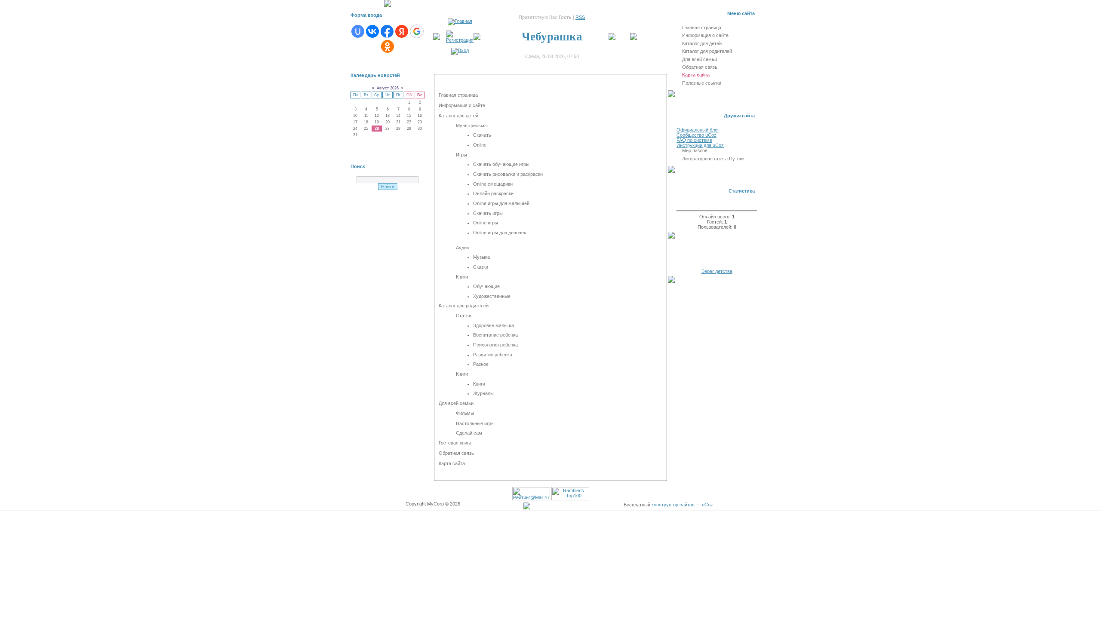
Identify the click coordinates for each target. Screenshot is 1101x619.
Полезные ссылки (701, 83)
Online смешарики (493, 184)
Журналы (483, 393)
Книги (462, 276)
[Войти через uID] (357, 31)
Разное (481, 364)
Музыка (481, 257)
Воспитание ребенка (495, 334)
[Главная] (460, 21)
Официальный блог (698, 129)
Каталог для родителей (464, 305)
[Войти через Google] (417, 31)
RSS (580, 17)
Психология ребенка (495, 344)
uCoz (707, 504)
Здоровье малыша (493, 325)
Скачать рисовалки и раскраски (508, 174)
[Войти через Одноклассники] (387, 46)
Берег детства (716, 271)
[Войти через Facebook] (387, 31)
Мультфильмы (472, 125)
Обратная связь (456, 453)
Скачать (482, 135)
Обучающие (486, 286)
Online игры (485, 222)
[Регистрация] (460, 40)
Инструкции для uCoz (700, 145)
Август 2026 (388, 88)
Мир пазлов (694, 150)
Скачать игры (488, 213)
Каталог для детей (458, 115)
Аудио (462, 247)
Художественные (492, 296)
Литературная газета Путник (713, 158)
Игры (461, 154)
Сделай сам (469, 432)
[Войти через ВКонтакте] (372, 31)
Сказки (480, 267)
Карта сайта (452, 463)
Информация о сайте (462, 105)
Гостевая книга (455, 442)
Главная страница (458, 95)
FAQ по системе (694, 140)
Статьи (463, 315)
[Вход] (460, 50)
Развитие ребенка (492, 354)
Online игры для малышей (501, 203)
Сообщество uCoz (697, 135)
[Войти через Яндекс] (401, 31)
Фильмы (465, 413)
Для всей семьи (456, 403)
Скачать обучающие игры (501, 164)
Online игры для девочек (499, 232)
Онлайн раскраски (493, 193)
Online (479, 144)
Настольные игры (475, 423)
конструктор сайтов (673, 504)
